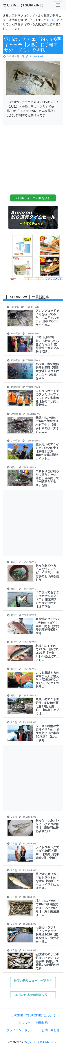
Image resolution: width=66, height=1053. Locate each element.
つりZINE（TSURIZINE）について (33, 1015)
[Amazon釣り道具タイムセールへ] (33, 217)
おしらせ (24, 1023)
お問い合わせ (50, 1030)
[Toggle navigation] (58, 5)
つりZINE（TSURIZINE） (40, 1042)
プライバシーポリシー (21, 1030)
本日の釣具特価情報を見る (33, 995)
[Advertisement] (33, 161)
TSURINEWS (36, 56)
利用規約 (42, 1023)
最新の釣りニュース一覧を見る (33, 983)
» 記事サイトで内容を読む (33, 198)
